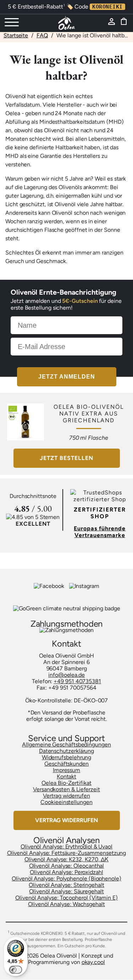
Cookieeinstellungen (66, 802)
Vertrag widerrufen (66, 795)
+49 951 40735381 (77, 681)
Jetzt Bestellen (66, 458)
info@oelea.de (66, 674)
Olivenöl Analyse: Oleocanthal (66, 865)
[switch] (15, 970)
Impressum (66, 770)
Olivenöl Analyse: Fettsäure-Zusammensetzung (66, 853)
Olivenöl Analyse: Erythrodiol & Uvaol (66, 846)
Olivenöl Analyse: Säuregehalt (66, 891)
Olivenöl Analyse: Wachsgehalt (66, 904)
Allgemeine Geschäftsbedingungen (66, 744)
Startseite (16, 35)
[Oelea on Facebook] (49, 586)
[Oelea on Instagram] (84, 586)
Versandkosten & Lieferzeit (66, 789)
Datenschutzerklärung (66, 751)
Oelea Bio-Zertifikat (66, 783)
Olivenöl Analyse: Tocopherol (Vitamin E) (66, 897)
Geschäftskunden (66, 763)
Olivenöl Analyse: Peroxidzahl (66, 872)
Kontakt (66, 776)
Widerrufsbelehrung (67, 757)
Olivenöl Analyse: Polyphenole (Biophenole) (66, 878)
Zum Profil (113, 24)
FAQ (42, 35)
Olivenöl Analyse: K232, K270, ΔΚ (66, 859)
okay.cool (93, 962)
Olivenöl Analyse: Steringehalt (66, 885)
